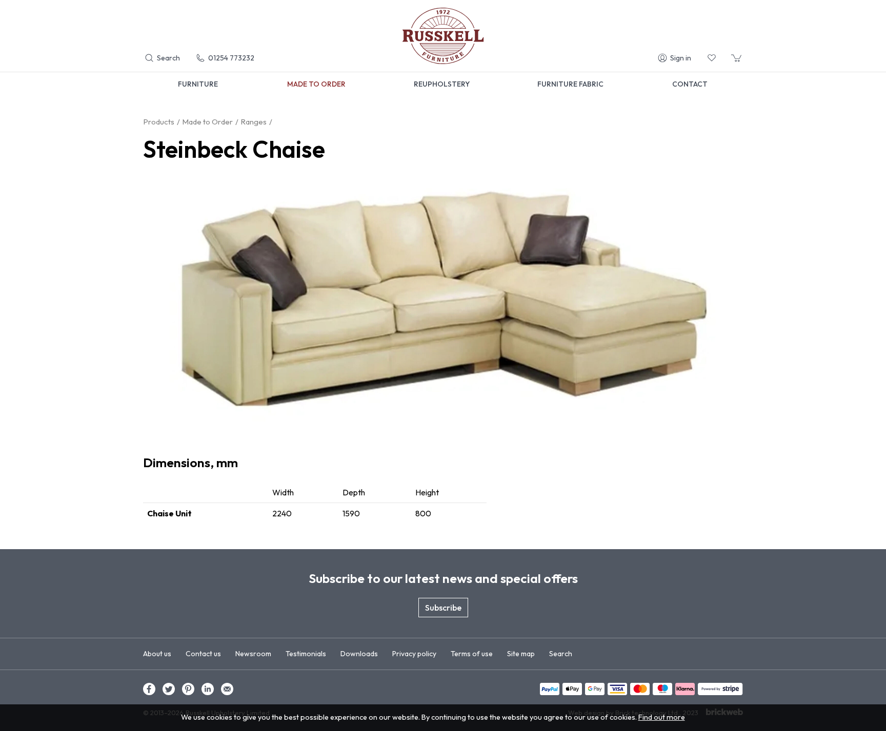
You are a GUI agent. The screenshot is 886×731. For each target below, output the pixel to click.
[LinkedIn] (207, 689)
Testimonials (306, 653)
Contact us (203, 653)
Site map (521, 653)
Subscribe (443, 607)
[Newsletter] (227, 689)
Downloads (359, 653)
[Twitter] (168, 689)
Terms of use (472, 653)
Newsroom (253, 653)
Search (560, 653)
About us (157, 653)
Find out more (661, 717)
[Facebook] (149, 689)
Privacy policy (414, 653)
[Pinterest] (188, 689)
